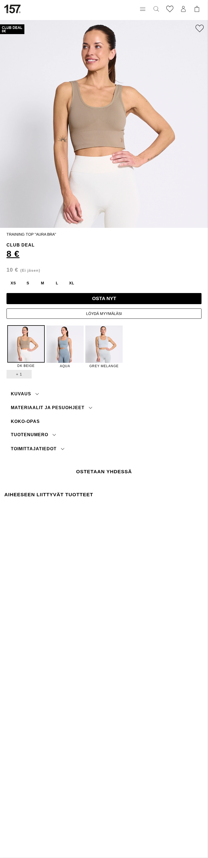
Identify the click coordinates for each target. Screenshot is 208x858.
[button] (143, 9)
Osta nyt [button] (104, 298)
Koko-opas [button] (25, 421)
